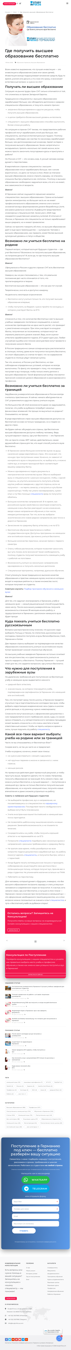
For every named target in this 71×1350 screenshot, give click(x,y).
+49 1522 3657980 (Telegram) (17, 1319)
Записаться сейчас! (35, 974)
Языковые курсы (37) (30, 1119)
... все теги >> (21, 1094)
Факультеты (51, 1270)
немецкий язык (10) (13, 1082)
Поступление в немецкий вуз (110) (19, 1111)
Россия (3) (20, 1086)
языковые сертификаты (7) (33, 1082)
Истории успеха (31, 1273)
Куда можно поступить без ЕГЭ (21, 1067)
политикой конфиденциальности (46, 1241)
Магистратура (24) (30, 1123)
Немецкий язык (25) (14, 1123)
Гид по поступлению (33, 1276)
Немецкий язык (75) (25, 1115)
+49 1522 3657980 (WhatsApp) (17, 1315)
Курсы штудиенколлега (55, 1279)
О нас (28, 1268)
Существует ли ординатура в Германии (22, 1043)
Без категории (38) (13, 1119)
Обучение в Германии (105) (43, 1111)
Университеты (52, 1268)
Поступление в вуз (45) (44, 1115)
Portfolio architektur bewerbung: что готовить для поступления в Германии (34, 1019)
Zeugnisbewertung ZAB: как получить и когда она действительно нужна (34, 1003)
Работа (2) (10, 1094)
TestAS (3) (10, 1086)
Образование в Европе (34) (51, 1119)
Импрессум (49, 1343)
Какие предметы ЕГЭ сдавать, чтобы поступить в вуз (28, 1051)
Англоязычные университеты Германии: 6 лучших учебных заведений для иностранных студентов (38, 987)
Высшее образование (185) (16, 1107)
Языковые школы (53, 1282)
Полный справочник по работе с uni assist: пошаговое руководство (30, 995)
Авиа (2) (43, 1090)
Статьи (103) (11, 1115)
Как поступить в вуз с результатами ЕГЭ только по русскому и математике (33, 1059)
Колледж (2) (24, 1090)
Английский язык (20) (14, 1127)
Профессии (51, 1288)
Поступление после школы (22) (51, 1123)
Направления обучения (55, 1291)
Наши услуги (30, 1270)
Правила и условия (39, 1343)
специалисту (43, 729)
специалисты (30, 855)
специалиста (37, 494)
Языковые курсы (53, 1285)
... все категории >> (32, 1127)
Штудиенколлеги (53, 1273)
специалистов (57, 900)
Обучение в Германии (24, 62)
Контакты (8, 1343)
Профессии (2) (12, 1090)
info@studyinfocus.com (15, 1323)
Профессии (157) (34, 1107)
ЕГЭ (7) (48, 1082)
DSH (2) (34, 1090)
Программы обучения (54, 1276)
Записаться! (13, 930)
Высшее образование (38, 62)
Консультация (9, 3)
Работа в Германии (53, 1294)
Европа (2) (30, 1086)
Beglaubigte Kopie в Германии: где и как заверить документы (29, 1011)
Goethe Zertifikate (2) (45, 1086)
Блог (27, 1279)
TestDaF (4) (58, 1082)
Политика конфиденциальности (22, 1343)
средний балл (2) (56, 1090)
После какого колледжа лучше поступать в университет (26, 1035)
